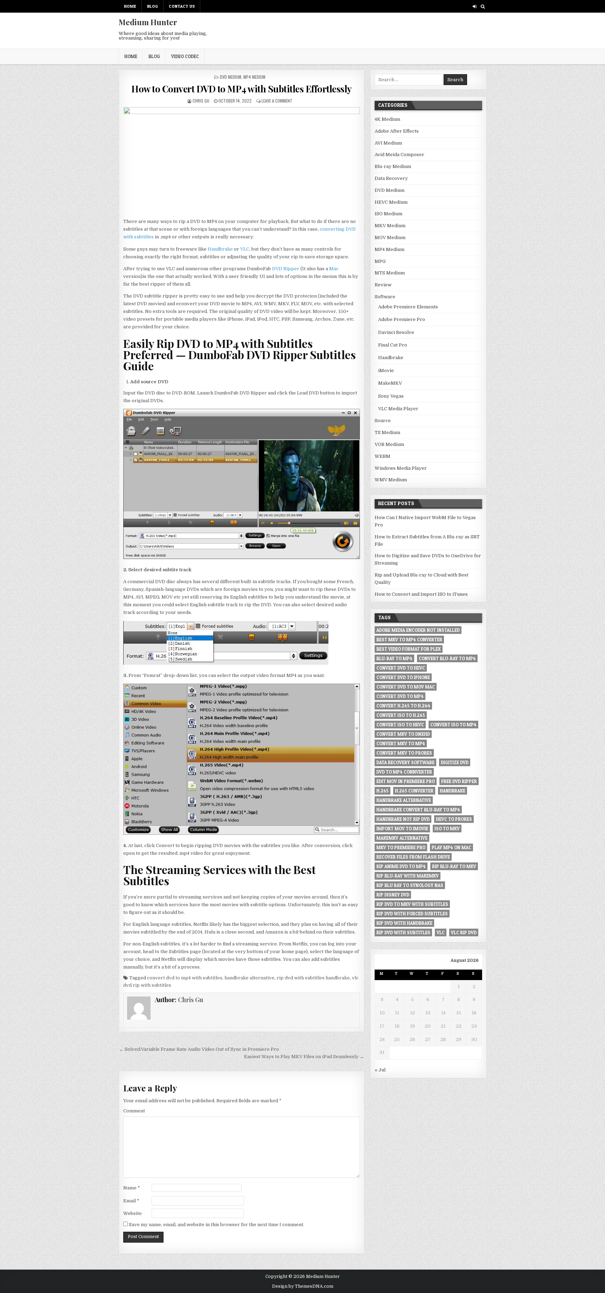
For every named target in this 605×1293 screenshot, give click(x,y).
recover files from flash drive (413, 857)
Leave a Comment (277, 101)
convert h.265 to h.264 (403, 705)
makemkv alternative (401, 838)
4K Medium (387, 119)
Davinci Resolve (396, 332)
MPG (380, 261)
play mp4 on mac (451, 847)
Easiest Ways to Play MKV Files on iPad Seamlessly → (304, 1056)
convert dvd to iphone (403, 677)
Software (385, 296)
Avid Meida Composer (399, 154)
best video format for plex (408, 649)
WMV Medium (391, 479)
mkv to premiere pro (400, 847)
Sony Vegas (391, 396)
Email (131, 1200)
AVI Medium (388, 143)
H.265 (382, 791)
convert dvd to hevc (400, 668)
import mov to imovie (402, 828)
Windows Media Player (401, 468)
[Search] (482, 6)
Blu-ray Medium (393, 166)
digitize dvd (454, 762)
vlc (441, 932)
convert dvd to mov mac (405, 687)
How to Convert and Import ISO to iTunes (421, 594)
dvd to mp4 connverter (404, 772)
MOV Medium (390, 237)
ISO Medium (388, 213)
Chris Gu (201, 101)
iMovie (386, 370)
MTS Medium (390, 272)
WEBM (382, 456)
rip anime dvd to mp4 (401, 866)
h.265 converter (414, 791)
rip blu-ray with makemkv (407, 876)
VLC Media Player (398, 408)
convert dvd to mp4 (400, 696)
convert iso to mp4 (453, 724)
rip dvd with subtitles (403, 932)
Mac (334, 268)
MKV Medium (390, 225)
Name (131, 1187)
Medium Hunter (148, 22)
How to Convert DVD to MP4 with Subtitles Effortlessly (241, 89)
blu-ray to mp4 (394, 658)
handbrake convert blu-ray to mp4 (418, 809)
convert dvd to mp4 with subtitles (184, 977)
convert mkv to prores (404, 753)
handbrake (452, 791)
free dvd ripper (459, 781)
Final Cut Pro (392, 345)
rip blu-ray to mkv (454, 866)
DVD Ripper (285, 268)
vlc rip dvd (464, 932)
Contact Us (182, 6)
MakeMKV (390, 383)
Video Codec (185, 56)
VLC (244, 249)
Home (130, 6)
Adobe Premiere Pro (401, 319)
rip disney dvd (392, 894)
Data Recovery (391, 178)
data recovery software (405, 762)
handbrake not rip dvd (403, 819)
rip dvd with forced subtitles (412, 913)
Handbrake (220, 249)
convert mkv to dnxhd (403, 734)
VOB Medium (389, 444)
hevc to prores (454, 819)
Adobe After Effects (397, 131)
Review (383, 284)
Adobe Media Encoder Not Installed (418, 630)
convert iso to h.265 (400, 715)
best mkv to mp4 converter (409, 639)
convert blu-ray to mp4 (447, 658)
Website (132, 1213)
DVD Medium (230, 77)
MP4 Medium (254, 77)
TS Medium (387, 432)
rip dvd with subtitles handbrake (313, 977)
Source (383, 420)
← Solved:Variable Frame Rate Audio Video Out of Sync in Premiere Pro (199, 1049)
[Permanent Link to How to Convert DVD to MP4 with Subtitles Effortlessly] (241, 160)
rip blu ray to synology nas (409, 885)
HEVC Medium (391, 202)
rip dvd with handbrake (404, 923)
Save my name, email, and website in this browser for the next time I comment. (216, 1224)
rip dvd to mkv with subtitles (412, 904)
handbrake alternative (249, 977)
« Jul (380, 1069)
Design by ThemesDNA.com (302, 1286)
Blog (152, 6)
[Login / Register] (474, 6)
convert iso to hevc (400, 724)
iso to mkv (447, 828)
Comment (134, 1110)
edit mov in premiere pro (405, 781)
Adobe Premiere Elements (408, 306)
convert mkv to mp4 (400, 743)
